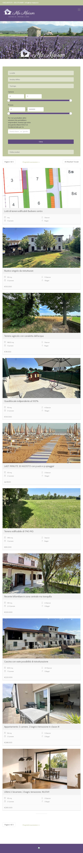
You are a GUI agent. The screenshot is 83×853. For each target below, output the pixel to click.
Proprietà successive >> (31, 162)
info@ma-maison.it (31, 3)
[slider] (8, 100)
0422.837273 (7, 3)
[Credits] (39, 848)
